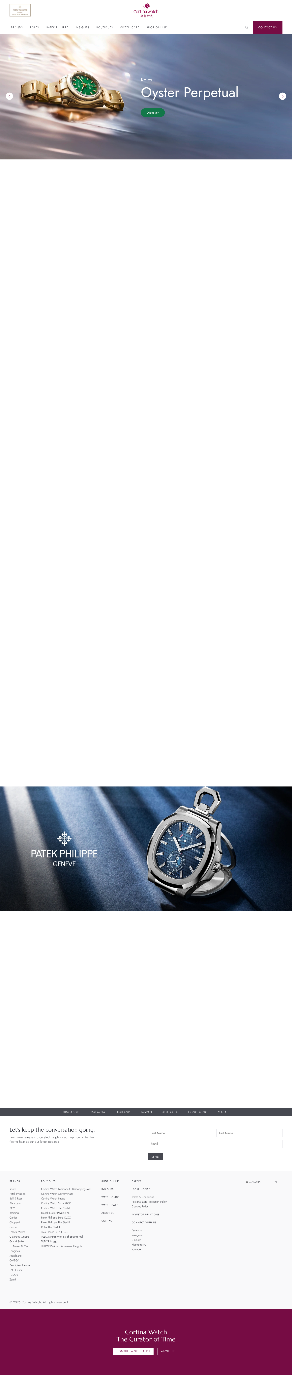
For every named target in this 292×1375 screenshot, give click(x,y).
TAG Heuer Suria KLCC (54, 1232)
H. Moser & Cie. (19, 1246)
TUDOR (14, 1275)
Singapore (71, 1112)
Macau (223, 1112)
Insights (82, 28)
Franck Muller (17, 1232)
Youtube (136, 1249)
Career (137, 1181)
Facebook (137, 1230)
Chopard (15, 1222)
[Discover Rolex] (261, 10)
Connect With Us (144, 1222)
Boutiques (104, 28)
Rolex (34, 28)
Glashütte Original (20, 1237)
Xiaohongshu (139, 1245)
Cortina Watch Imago (53, 1199)
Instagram (137, 1235)
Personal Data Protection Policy (149, 1202)
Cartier (13, 1218)
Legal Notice (141, 1189)
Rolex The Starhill (50, 1227)
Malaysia (98, 1112)
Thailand (123, 1112)
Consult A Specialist (133, 1351)
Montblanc (15, 1256)
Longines (15, 1251)
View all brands (265, 387)
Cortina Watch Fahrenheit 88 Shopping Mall (66, 1189)
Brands (17, 28)
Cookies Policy (140, 1207)
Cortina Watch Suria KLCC (56, 1203)
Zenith (13, 1280)
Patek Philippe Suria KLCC (56, 1218)
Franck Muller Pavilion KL (55, 1213)
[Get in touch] (284, 1367)
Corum (13, 1227)
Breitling (14, 1213)
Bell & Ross (16, 1199)
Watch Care (129, 28)
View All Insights (264, 649)
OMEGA (14, 1261)
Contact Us (267, 28)
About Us (108, 1213)
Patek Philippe (57, 28)
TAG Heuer (16, 1270)
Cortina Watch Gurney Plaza (57, 1194)
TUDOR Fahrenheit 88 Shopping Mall (62, 1237)
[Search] (247, 28)
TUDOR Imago (49, 1242)
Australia (170, 1112)
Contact (108, 1221)
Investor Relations (146, 1214)
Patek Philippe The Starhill (55, 1222)
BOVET (14, 1208)
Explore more (21, 358)
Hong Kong (198, 1112)
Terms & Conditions (143, 1197)
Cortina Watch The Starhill (56, 1208)
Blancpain (15, 1203)
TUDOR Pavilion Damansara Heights (61, 1246)
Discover (153, 113)
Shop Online (156, 28)
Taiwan (146, 1112)
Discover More (22, 975)
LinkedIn (136, 1240)
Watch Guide (111, 1197)
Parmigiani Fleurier (20, 1265)
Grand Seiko (17, 1242)
